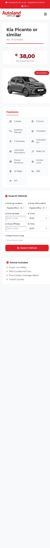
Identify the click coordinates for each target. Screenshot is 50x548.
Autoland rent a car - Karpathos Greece (26, 2)
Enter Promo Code (15, 236)
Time (32, 214)
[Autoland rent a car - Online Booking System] (11, 14)
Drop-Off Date (13, 224)
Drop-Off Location (38, 203)
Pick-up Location (14, 203)
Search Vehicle (28, 248)
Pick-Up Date (13, 214)
